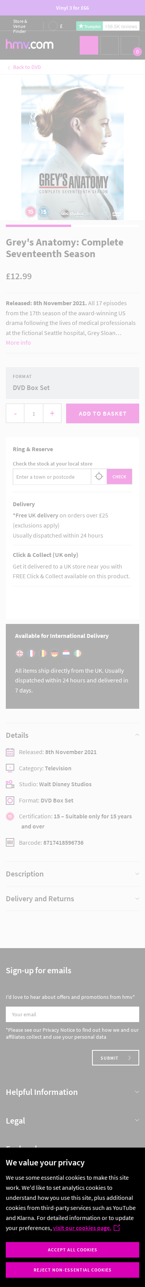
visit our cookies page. (82, 1228)
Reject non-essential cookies (73, 1270)
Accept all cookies (72, 1250)
